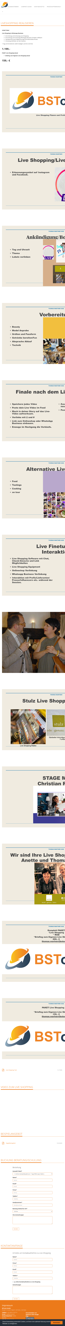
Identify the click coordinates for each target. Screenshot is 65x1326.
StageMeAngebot (10, 1143)
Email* (15, 1183)
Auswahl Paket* (17, 1171)
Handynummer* (17, 1202)
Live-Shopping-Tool (11, 1070)
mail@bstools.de (10, 1314)
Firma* (15, 1190)
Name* (15, 1177)
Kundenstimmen (13, 6)
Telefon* (15, 1196)
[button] (2, 11)
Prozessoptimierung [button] (53, 6)
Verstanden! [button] (56, 1322)
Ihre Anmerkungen (18, 1215)
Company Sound (26, 6)
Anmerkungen (17, 1285)
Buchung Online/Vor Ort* (20, 1208)
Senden (16, 1229)
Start (4, 6)
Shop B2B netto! (39, 6)
